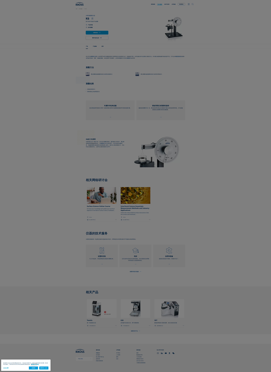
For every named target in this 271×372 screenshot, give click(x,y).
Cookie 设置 (5, 367)
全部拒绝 (33, 368)
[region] (26, 365)
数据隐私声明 (34, 364)
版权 (38, 364)
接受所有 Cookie (43, 368)
